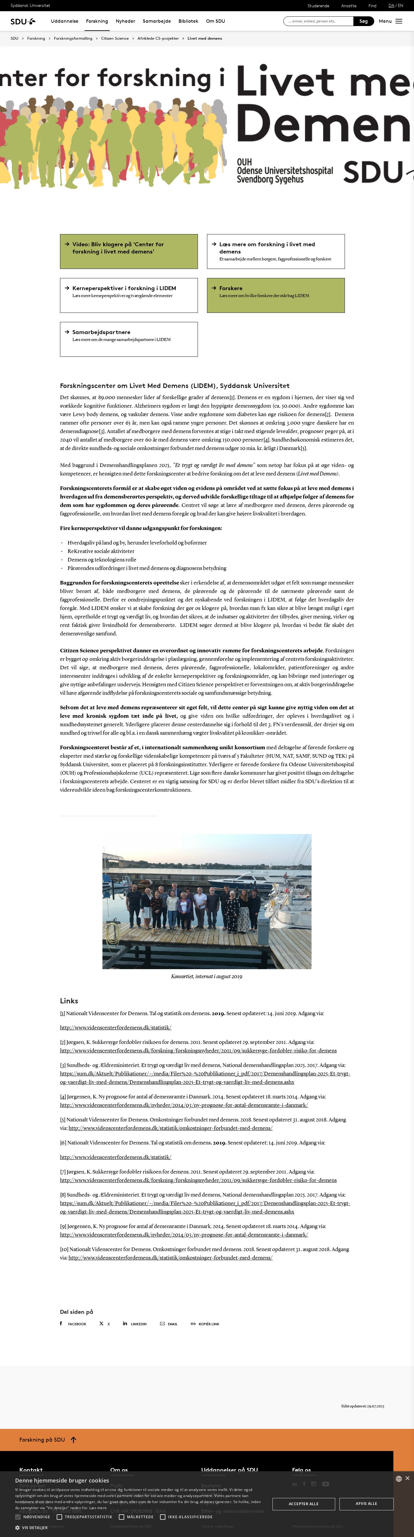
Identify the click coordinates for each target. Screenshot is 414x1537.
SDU (14, 38)
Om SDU (215, 21)
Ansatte (348, 5)
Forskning (97, 21)
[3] (102, 431)
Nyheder (125, 21)
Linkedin (139, 1324)
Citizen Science (115, 38)
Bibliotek (189, 21)
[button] (18, 1517)
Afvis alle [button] (366, 1503)
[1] (232, 397)
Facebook (77, 1324)
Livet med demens (205, 38)
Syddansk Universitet (30, 5)
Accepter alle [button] (304, 1503)
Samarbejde (157, 21)
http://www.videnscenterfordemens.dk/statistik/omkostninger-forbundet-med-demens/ (170, 1128)
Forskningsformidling (73, 38)
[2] (327, 414)
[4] (266, 440)
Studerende (318, 5)
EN (400, 5)
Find (372, 5)
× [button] (407, 1478)
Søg (363, 21)
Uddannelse (64, 21)
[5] (303, 448)
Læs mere (98, 1507)
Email (173, 1324)
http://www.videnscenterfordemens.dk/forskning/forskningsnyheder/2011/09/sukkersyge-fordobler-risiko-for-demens (198, 1051)
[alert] (207, 1504)
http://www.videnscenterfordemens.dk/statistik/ (116, 1028)
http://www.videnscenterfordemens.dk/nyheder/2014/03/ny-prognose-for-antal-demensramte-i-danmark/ (184, 1105)
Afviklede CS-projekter (158, 38)
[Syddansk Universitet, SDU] (23, 21)
